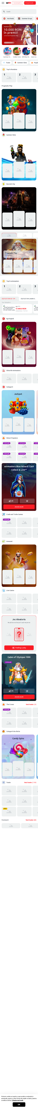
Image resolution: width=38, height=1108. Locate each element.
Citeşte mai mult (17, 1100)
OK (19, 1104)
